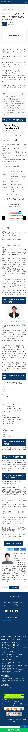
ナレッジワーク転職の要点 (10, 96)
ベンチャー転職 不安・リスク (19, 665)
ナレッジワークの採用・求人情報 (12, 105)
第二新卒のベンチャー (7, 642)
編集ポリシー (18, 719)
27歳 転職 (10, 680)
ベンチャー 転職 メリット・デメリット (10, 663)
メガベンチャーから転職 (20, 647)
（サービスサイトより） (14, 223)
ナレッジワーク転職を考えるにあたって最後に (14, 113)
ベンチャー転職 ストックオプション (10, 668)
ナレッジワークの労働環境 (10, 111)
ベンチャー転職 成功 (6, 670)
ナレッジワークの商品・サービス (13, 101)
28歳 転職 (15, 680)
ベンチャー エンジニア (7, 654)
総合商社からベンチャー (20, 645)
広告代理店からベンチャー (19, 642)
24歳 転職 (15, 679)
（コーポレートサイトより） (14, 135)
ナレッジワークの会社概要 (12, 100)
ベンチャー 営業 (17, 654)
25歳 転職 (21, 679)
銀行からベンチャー (6, 648)
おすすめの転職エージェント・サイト (13, 636)
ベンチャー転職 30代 (6, 671)
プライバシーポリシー (9, 719)
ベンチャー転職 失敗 (6, 662)
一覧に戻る (14, 587)
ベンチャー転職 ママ (6, 665)
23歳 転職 (10, 679)
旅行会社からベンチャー (20, 644)
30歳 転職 (4, 682)
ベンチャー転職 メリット (7, 673)
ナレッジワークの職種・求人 (12, 107)
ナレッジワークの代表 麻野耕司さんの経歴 (14, 103)
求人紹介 (3, 23)
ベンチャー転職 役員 (17, 670)
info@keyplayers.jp (7, 620)
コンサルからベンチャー (7, 644)
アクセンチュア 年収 (6, 688)
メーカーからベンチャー (7, 645)
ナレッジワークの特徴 (11, 98)
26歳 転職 (4, 680)
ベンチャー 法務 (5, 656)
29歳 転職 (21, 680)
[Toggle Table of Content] (23, 94)
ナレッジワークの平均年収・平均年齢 (13, 109)
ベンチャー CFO (16, 662)
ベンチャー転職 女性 (6, 666)
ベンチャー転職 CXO (17, 671)
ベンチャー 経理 (14, 656)
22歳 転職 (4, 679)
